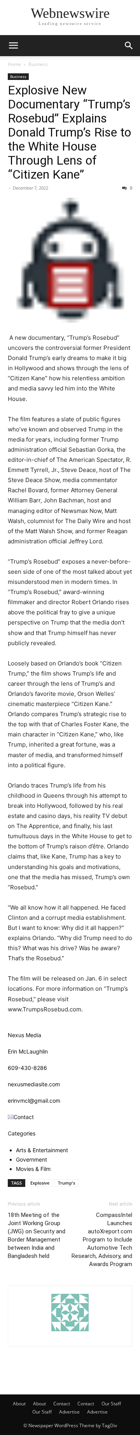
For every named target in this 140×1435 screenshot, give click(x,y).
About (19, 1403)
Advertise (69, 1411)
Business (38, 64)
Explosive (39, 1183)
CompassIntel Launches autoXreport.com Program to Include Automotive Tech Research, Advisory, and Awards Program (102, 1240)
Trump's (66, 1183)
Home (14, 64)
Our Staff (111, 1403)
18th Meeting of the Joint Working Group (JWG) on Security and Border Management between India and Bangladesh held (36, 1235)
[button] (13, 45)
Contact (61, 1403)
